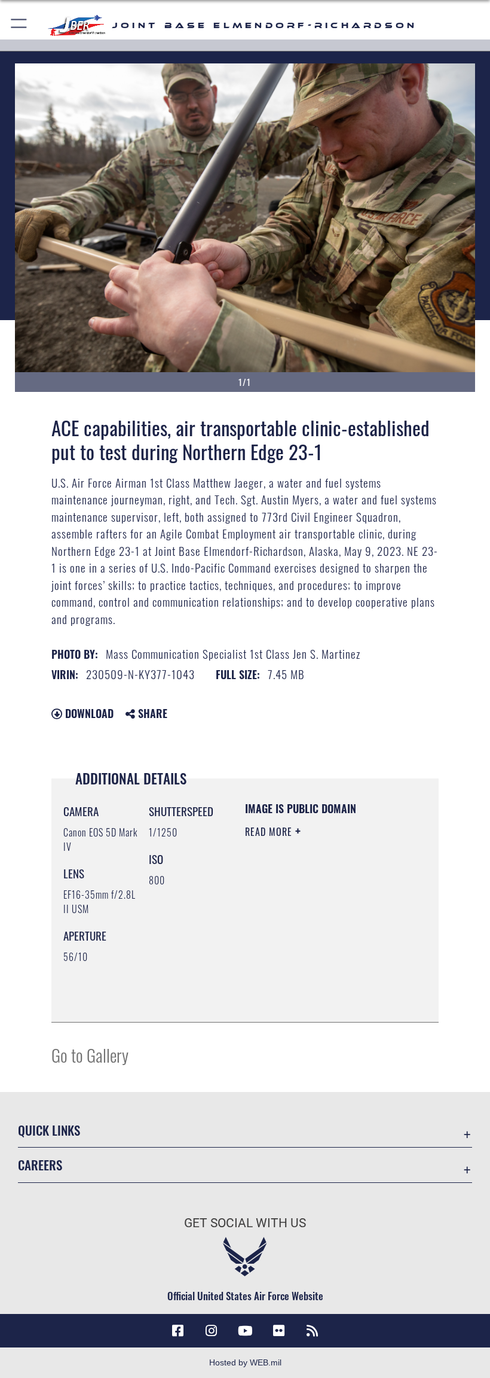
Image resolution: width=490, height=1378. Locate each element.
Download (88, 713)
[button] (19, 25)
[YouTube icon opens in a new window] (245, 1331)
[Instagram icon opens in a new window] (211, 1331)
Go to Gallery (89, 1054)
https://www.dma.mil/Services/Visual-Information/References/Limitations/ (317, 983)
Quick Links (49, 1130)
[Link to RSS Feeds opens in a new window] (312, 1331)
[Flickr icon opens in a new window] (278, 1331)
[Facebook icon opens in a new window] (178, 1331)
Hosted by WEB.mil (245, 1362)
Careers (40, 1164)
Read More (270, 832)
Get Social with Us (245, 1223)
